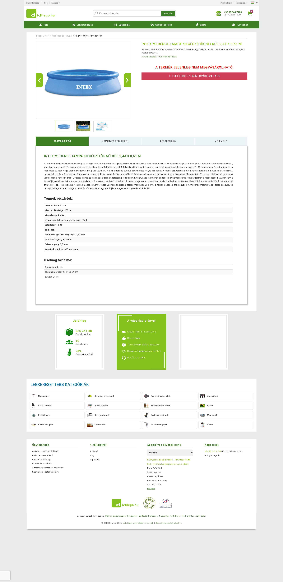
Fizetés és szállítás (42, 464)
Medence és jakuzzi (62, 36)
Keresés (168, 13)
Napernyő (163, 516)
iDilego (39, 36)
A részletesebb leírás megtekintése (159, 57)
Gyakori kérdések (32, 3)
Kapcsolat (55, 3)
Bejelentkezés (226, 3)
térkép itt (151, 489)
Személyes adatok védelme (45, 472)
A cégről (94, 451)
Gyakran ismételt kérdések (45, 451)
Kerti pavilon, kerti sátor (194, 516)
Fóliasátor (132, 516)
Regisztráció (241, 3)
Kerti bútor (175, 516)
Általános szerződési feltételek (47, 468)
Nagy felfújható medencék (88, 36)
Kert (47, 36)
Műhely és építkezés (115, 516)
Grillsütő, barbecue (148, 516)
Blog (46, 3)
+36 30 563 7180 (213, 451)
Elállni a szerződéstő (42, 455)
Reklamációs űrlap (41, 459)
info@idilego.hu (213, 455)
